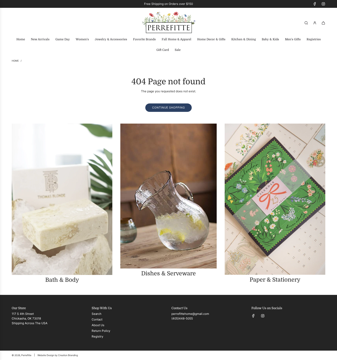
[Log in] (314, 23)
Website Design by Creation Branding (57, 355)
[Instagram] (323, 4)
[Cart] (323, 23)
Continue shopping (168, 107)
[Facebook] (314, 4)
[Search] (306, 23)
